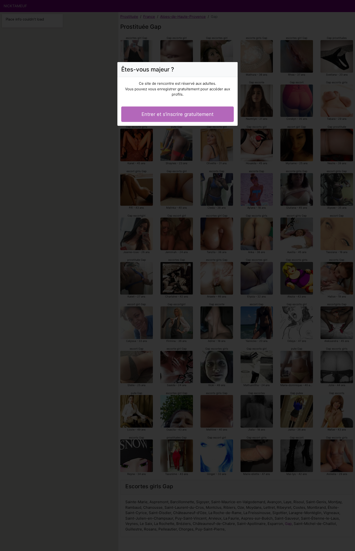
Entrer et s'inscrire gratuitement (177, 114)
